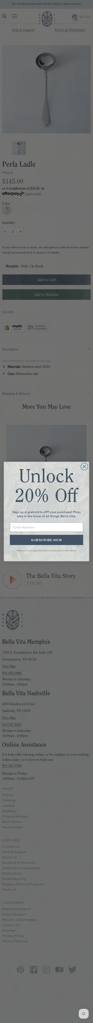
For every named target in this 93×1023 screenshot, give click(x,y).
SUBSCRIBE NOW (46, 540)
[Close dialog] (84, 466)
